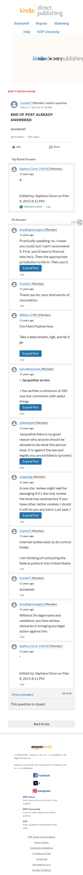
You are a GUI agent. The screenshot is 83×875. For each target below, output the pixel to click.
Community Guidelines (41, 848)
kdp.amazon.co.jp (42, 864)
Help (26, 32)
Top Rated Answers (24, 159)
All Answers (19, 219)
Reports (41, 23)
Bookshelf (21, 23)
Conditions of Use (42, 853)
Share (56, 146)
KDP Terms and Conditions (41, 837)
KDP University (48, 32)
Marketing (61, 23)
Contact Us (41, 859)
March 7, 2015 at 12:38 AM (36, 107)
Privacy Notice (41, 842)
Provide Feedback (41, 870)
